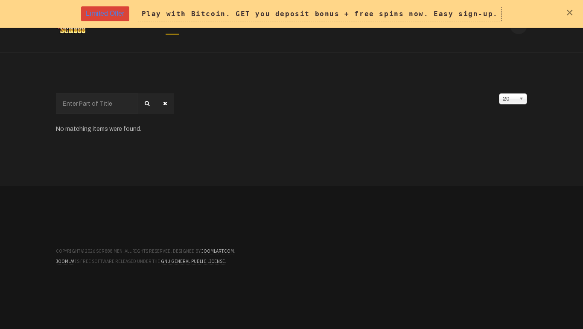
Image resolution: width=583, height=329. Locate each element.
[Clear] (165, 103)
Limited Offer (105, 13)
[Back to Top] (552, 298)
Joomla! (65, 261)
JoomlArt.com (217, 251)
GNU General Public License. (193, 261)
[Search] (147, 103)
